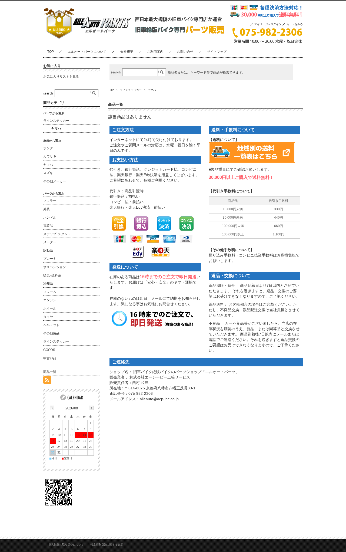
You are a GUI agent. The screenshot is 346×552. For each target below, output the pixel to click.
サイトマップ (217, 52)
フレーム (49, 292)
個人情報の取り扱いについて (66, 544)
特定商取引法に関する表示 (107, 544)
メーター (49, 242)
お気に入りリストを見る (61, 76)
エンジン (49, 300)
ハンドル (49, 217)
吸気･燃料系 (52, 275)
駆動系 (48, 250)
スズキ (48, 173)
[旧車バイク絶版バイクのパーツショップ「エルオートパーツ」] (87, 41)
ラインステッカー (131, 89)
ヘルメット (51, 325)
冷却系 (48, 283)
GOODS (49, 350)
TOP (50, 52)
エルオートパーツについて (87, 52)
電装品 (48, 226)
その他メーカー (54, 181)
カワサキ (49, 156)
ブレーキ (49, 259)
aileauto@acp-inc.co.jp (159, 399)
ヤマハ (56, 128)
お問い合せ (185, 52)
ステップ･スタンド (57, 234)
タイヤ (48, 317)
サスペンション (54, 267)
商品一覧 (49, 372)
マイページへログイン (267, 24)
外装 (46, 209)
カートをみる (295, 24)
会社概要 (126, 52)
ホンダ (48, 148)
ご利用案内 (155, 52)
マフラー (49, 201)
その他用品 (51, 333)
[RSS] (47, 381)
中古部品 (49, 358)
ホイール (49, 308)
